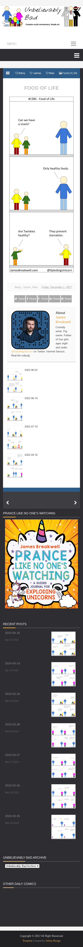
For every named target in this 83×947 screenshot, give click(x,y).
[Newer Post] (7, 503)
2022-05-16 (31, 454)
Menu (12, 43)
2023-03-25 (12, 816)
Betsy (18, 287)
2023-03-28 (12, 724)
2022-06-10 (31, 398)
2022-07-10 (31, 426)
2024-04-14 (12, 663)
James (27, 287)
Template (28, 940)
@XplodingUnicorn (22, 351)
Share (32, 298)
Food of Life (41, 88)
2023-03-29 (12, 693)
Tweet (21, 298)
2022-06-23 (31, 369)
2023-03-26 (12, 785)
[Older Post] (75, 503)
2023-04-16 (12, 632)
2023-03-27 (12, 755)
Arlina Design (53, 940)
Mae (34, 287)
